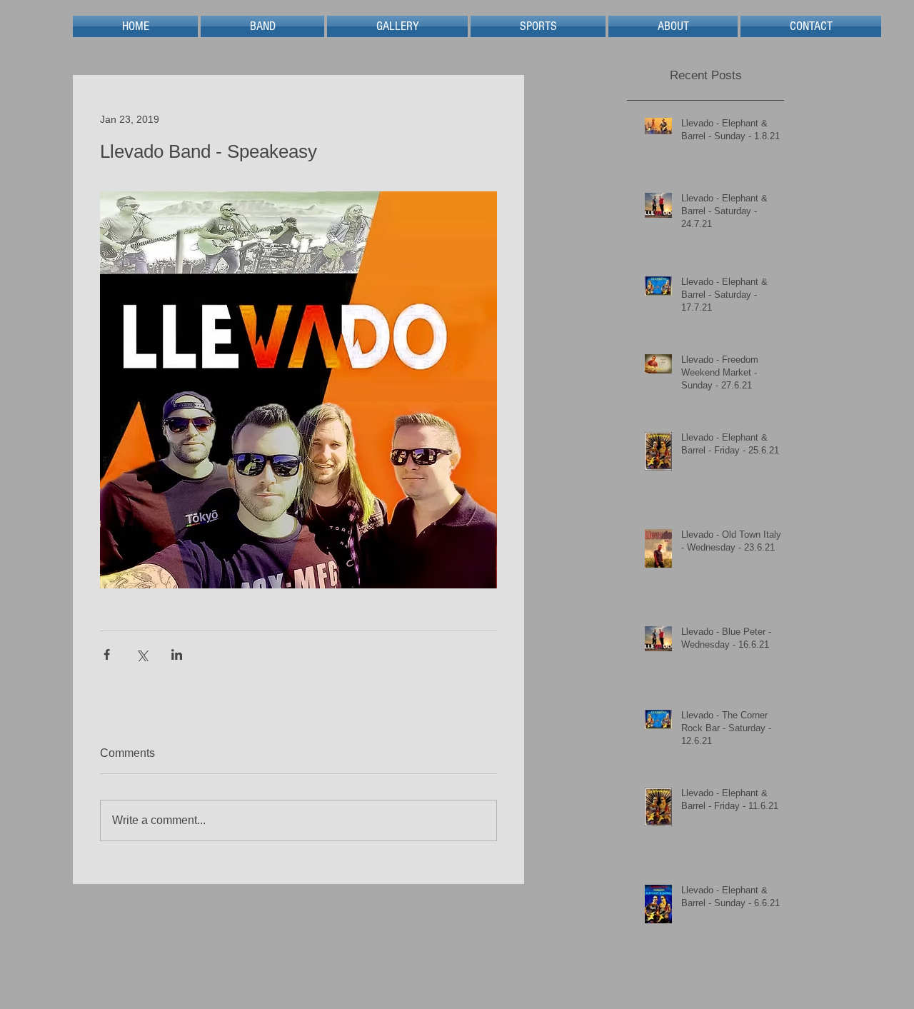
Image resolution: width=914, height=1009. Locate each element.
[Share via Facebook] (107, 654)
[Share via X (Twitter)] (142, 654)
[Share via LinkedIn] (177, 654)
